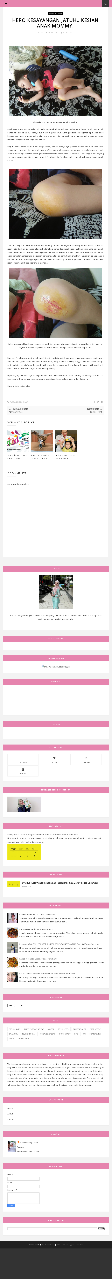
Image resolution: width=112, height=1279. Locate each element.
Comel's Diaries (79, 1029)
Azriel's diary (55, 14)
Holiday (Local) (28, 1034)
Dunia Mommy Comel (50, 33)
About (10, 1113)
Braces (51, 1029)
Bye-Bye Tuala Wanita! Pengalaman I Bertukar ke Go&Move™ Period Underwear (42, 834)
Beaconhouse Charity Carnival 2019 (17, 456)
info (76, 1034)
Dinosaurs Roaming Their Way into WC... (40, 456)
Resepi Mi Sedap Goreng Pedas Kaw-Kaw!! (38, 958)
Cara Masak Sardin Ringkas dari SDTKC (36, 929)
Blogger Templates (75, 1245)
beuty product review (34, 1029)
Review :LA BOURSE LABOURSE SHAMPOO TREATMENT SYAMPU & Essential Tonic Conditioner (60, 944)
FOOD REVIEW (95, 1029)
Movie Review (95, 1034)
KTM (84, 1034)
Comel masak (63, 1029)
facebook (23, 762)
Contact (10, 1119)
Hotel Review (64, 1034)
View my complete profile (28, 1151)
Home (10, 1108)
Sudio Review (23, 1039)
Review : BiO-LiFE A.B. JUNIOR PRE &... (65, 456)
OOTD (11, 1039)
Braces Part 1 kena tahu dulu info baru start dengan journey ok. (47, 973)
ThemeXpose (49, 1245)
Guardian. (13, 1034)
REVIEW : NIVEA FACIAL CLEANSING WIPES (37, 914)
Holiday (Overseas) (47, 1034)
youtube (23, 774)
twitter (54, 762)
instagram (86, 762)
